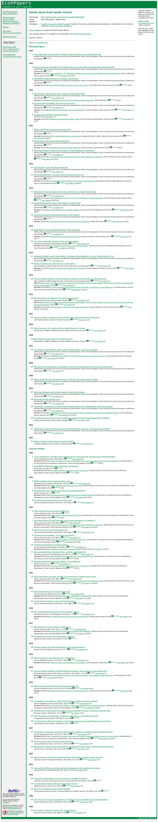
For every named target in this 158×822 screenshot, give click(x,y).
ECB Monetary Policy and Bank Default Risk (51, 167)
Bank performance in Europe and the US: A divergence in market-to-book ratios (76, 198)
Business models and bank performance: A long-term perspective (59, 647)
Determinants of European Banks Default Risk (52, 141)
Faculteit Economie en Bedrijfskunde (55, 24)
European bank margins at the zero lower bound (53, 500)
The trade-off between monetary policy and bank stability (56, 241)
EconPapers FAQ (9, 47)
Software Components (11, 23)
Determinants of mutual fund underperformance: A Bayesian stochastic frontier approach (68, 757)
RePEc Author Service (82, 34)
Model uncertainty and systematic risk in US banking (54, 264)
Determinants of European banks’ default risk (65, 147)
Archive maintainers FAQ (11, 49)
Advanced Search (10, 37)
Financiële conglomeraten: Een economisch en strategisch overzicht (60, 778)
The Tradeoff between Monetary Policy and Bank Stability (69, 246)
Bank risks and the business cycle (47, 399)
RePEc (17, 793)
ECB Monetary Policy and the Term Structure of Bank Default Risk (59, 94)
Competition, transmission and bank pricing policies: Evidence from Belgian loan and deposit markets (73, 406)
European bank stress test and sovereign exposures (54, 636)
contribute (6, 802)
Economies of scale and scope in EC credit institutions (55, 810)
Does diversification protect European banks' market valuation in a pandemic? (64, 150)
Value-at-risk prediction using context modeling (52, 789)
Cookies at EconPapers (11, 51)
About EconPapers (10, 14)
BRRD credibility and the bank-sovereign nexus (52, 129)
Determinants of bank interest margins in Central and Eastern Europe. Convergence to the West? (72, 429)
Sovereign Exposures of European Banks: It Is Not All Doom (70, 221)
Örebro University (12, 814)
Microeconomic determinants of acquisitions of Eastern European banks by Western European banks (73, 367)
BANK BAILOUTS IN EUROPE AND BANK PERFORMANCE (57, 230)
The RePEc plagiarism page (12, 56)
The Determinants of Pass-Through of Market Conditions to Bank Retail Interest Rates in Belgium (72, 418)
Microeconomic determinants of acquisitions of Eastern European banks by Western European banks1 (74, 747)
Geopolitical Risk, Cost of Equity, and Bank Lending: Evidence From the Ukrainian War (67, 54)
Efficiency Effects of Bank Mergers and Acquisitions (54, 441)
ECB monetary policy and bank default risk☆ (51, 530)
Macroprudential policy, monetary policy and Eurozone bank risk (59, 175)
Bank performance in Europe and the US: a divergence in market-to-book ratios (65, 192)
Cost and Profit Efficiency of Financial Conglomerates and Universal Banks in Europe (67, 768)
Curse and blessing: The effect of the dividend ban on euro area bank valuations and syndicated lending (85, 73)
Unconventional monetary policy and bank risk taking (54, 601)
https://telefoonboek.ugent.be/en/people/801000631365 (62, 17)
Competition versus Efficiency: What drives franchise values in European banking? (66, 350)
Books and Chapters (11, 21)
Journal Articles (9, 19)
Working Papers (9, 17)
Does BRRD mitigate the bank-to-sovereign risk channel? (56, 79)
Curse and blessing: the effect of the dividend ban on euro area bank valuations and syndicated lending (74, 67)
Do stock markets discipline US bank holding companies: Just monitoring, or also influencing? (70, 279)
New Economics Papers (12, 33)
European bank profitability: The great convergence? (67, 110)
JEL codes (7, 31)
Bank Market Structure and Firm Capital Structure (53, 339)
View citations (63, 76)
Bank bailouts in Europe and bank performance (66, 236)
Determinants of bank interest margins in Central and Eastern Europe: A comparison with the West (72, 711)
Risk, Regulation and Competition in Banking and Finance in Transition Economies (66, 716)
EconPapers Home (10, 12)
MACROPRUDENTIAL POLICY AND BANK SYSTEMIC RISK (57, 203)
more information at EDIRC (60, 26)
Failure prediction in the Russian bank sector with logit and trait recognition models (66, 379)
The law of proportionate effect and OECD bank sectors (55, 784)
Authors (6, 27)
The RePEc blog (9, 55)
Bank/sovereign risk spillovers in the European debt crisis (56, 298)
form (146, 28)
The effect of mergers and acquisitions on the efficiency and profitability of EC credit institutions (71, 800)
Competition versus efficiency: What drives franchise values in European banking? (77, 356)
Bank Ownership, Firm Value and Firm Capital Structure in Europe (59, 328)
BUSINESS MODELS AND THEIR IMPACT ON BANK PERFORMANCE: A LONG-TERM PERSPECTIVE (74, 256)
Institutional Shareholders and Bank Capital (51, 115)
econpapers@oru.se (145, 23)
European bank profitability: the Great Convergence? (54, 103)
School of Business (15, 812)
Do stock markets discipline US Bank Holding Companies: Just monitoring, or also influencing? (82, 287)
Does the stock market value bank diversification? (53, 741)
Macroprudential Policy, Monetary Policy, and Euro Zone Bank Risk (72, 181)
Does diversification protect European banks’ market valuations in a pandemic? (76, 157)
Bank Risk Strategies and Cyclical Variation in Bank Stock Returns (59, 392)
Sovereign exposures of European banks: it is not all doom (56, 215)
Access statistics (35, 30)
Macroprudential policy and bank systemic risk (65, 210)
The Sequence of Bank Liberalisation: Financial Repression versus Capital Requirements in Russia (72, 721)
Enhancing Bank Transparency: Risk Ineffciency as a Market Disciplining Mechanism (67, 317)
